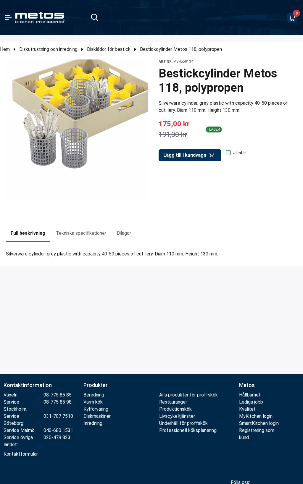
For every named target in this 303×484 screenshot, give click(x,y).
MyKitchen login (256, 416)
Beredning (93, 395)
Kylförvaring (95, 409)
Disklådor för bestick (108, 49)
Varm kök (93, 402)
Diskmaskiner (97, 416)
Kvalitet (247, 409)
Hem (5, 49)
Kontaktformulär (21, 454)
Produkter (95, 385)
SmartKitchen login (259, 423)
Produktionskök (175, 409)
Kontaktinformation (28, 385)
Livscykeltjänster (177, 416)
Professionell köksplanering (188, 430)
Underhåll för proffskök (183, 423)
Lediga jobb (251, 402)
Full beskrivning (28, 233)
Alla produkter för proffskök (188, 395)
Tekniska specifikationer (81, 233)
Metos (247, 385)
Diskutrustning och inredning (48, 49)
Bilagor (124, 233)
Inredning (92, 423)
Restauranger (173, 402)
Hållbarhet (250, 395)
